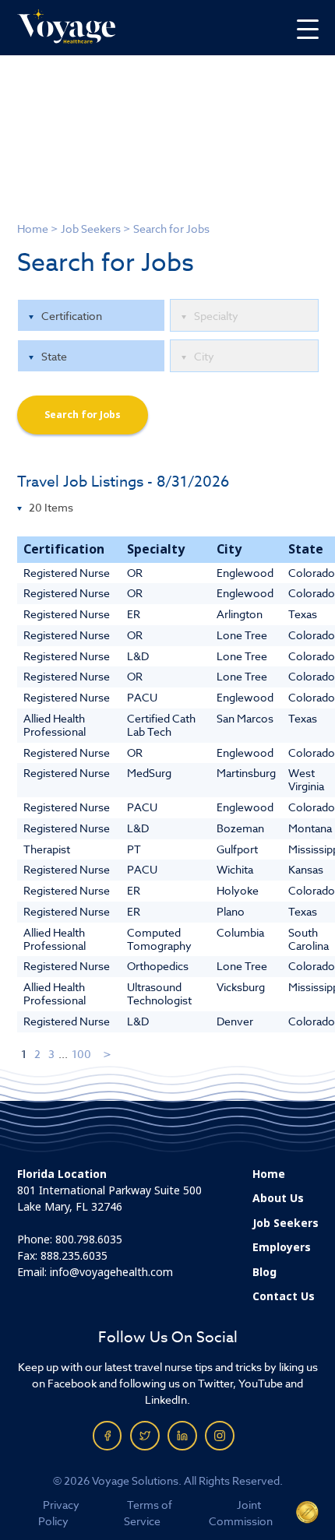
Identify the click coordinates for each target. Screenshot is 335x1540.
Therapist (46, 849)
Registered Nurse (66, 572)
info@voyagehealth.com (111, 1272)
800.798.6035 (88, 1239)
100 (81, 1053)
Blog (264, 1272)
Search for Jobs (82, 415)
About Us (278, 1198)
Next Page (108, 1054)
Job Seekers (91, 228)
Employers (281, 1247)
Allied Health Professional (54, 725)
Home (32, 228)
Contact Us (283, 1296)
